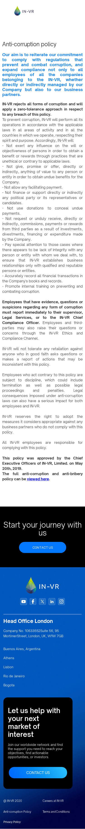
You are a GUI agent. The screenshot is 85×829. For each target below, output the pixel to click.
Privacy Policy (12, 822)
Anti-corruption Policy (17, 811)
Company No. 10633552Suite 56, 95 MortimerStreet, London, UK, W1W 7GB (33, 633)
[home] (26, 10)
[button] (75, 11)
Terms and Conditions (56, 811)
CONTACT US (42, 547)
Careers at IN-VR (53, 801)
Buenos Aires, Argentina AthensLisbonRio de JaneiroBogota (21, 667)
